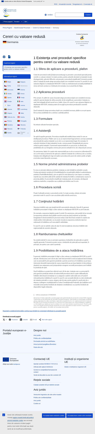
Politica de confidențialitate (42, 338)
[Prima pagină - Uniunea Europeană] (11, 360)
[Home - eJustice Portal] (9, 12)
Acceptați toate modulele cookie (53, 415)
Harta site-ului (38, 347)
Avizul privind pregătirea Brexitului (45, 344)
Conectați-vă (88, 4)
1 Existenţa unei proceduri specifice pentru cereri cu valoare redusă (15, 68)
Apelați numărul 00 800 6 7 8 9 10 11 (46, 364)
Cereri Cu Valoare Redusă (41, 28)
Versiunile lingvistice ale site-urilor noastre (47, 394)
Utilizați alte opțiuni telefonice (43, 367)
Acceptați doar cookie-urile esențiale (79, 415)
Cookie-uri (37, 403)
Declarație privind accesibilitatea (44, 341)
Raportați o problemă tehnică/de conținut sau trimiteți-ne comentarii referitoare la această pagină (34, 311)
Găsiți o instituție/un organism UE (75, 367)
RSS (55, 4)
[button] (5, 320)
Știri (25, 21)
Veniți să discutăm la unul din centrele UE (47, 375)
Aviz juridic (37, 335)
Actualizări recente (65, 4)
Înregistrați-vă (77, 4)
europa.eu (16, 364)
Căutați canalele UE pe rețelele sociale (46, 385)
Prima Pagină (7, 28)
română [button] (50, 15)
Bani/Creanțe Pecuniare (22, 28)
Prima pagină (8, 21)
